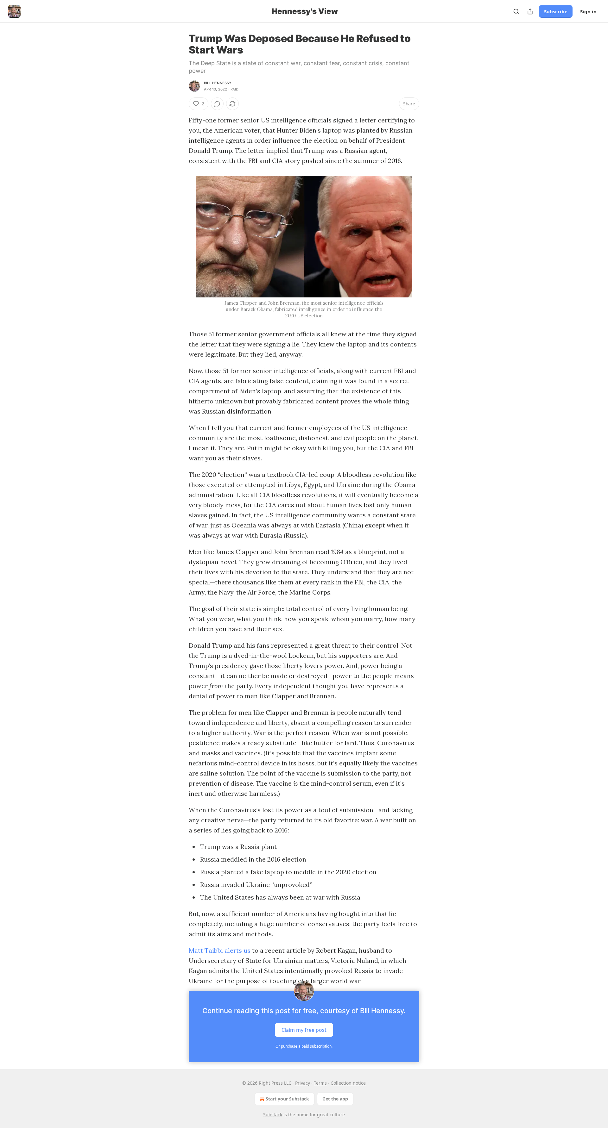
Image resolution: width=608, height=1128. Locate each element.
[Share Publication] (530, 11)
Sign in (588, 11)
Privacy (302, 1083)
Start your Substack (287, 1099)
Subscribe (555, 11)
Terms (320, 1083)
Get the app (335, 1099)
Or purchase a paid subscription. (304, 1046)
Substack (272, 1115)
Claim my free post (304, 1029)
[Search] (516, 11)
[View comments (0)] (217, 103)
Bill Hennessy (218, 83)
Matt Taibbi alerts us (219, 950)
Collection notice (348, 1083)
